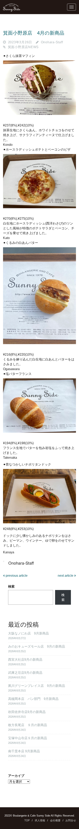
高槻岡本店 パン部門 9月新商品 (33, 699)
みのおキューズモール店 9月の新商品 (36, 646)
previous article (16, 575)
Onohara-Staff (52, 42)
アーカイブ (16, 775)
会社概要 (55, 820)
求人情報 (40, 820)
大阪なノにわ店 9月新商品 (28, 633)
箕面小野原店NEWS (23, 47)
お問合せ (70, 820)
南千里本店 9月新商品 (24, 751)
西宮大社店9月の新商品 (25, 659)
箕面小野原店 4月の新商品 (33, 33)
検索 (11, 586)
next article (66, 575)
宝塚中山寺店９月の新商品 (27, 738)
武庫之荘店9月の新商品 (25, 672)
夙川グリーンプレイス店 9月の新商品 (36, 685)
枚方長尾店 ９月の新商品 (27, 725)
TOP (27, 820)
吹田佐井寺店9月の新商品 (27, 712)
